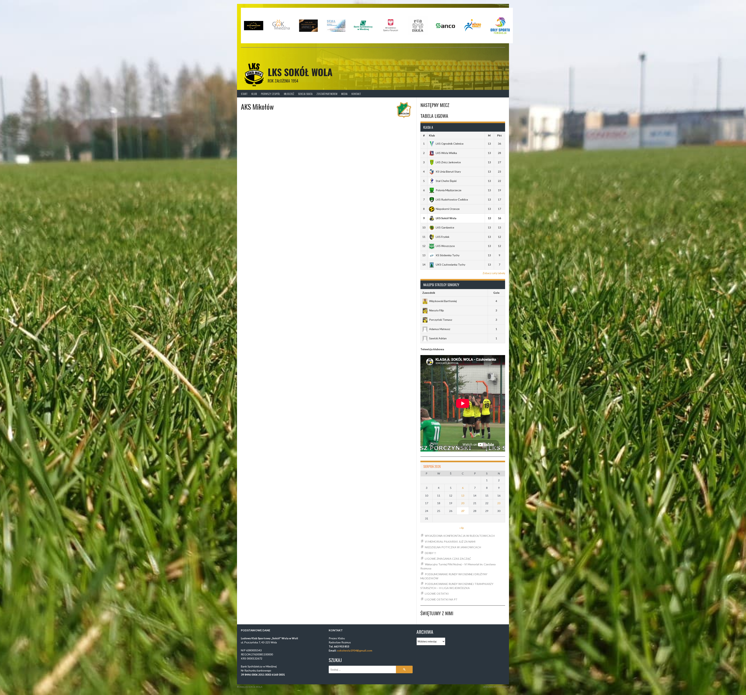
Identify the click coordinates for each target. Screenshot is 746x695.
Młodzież (289, 94)
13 (462, 495)
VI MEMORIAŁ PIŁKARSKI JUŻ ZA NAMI (450, 541)
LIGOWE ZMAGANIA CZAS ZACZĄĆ (448, 558)
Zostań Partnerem (326, 94)
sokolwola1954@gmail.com (354, 650)
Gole (496, 292)
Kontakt (356, 94)
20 (462, 503)
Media (344, 94)
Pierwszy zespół (270, 94)
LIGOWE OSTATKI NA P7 (441, 599)
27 (462, 511)
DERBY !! (430, 553)
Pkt (499, 135)
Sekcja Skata (305, 94)
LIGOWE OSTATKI (437, 593)
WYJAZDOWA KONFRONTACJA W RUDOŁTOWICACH (460, 535)
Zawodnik (428, 292)
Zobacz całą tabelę (494, 273)
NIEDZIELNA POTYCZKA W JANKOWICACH (453, 547)
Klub (254, 94)
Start (244, 94)
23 (498, 503)
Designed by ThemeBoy (496, 686)
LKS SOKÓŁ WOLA (300, 72)
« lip (461, 527)
